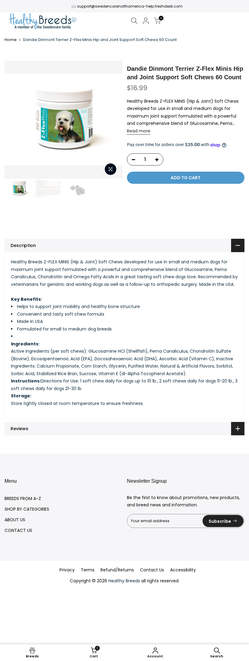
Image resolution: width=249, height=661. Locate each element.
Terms (87, 570)
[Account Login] (145, 21)
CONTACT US (18, 530)
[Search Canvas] (134, 21)
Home (11, 40)
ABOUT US (15, 520)
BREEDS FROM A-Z (23, 498)
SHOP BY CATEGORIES (27, 509)
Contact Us (152, 570)
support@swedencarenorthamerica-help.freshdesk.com (129, 6)
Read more (138, 131)
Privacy (67, 570)
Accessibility (183, 570)
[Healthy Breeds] (43, 21)
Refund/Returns (117, 570)
